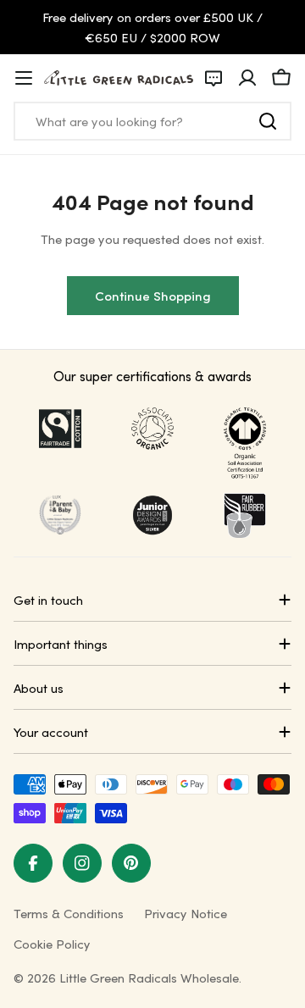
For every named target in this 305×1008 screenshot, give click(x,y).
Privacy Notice (185, 913)
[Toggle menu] (24, 78)
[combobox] (152, 121)
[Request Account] (213, 78)
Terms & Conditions (69, 913)
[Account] (247, 78)
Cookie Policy (52, 943)
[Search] (268, 121)
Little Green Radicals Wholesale (149, 977)
